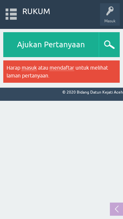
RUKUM (36, 11)
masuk (29, 68)
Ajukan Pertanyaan (51, 44)
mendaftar (62, 68)
